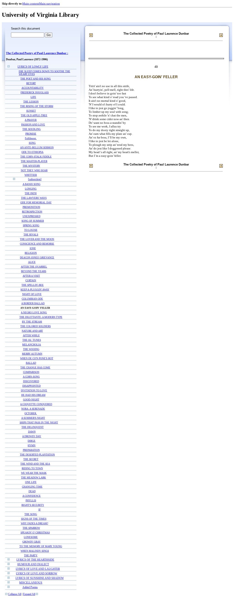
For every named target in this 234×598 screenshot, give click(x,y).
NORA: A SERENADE (33, 408)
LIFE (33, 97)
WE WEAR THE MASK (34, 472)
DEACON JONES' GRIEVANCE (37, 257)
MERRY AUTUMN (32, 353)
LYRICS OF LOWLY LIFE (33, 66)
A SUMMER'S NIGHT (33, 417)
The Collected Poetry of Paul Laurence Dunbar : (37, 53)
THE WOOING (31, 349)
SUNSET (31, 110)
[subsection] (34, 179)
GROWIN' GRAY (31, 541)
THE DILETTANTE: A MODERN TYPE (40, 317)
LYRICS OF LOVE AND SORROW (36, 573)
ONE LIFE (31, 482)
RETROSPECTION (32, 211)
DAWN (32, 431)
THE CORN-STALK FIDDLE (36, 156)
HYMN (31, 445)
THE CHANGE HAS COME (35, 367)
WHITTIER (30, 175)
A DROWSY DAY (31, 436)
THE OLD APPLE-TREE (34, 115)
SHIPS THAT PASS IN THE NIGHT (39, 422)
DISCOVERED (31, 381)
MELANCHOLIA (31, 344)
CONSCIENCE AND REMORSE (37, 243)
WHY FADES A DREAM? (34, 523)
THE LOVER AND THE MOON (37, 239)
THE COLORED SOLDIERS (35, 326)
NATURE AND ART (32, 330)
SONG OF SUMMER (32, 220)
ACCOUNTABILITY (32, 87)
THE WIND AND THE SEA (35, 463)
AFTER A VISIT (31, 275)
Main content (30, 3)
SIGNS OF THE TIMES (33, 518)
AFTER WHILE (31, 335)
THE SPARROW (31, 527)
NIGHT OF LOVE (32, 294)
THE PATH (31, 193)
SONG (32, 142)
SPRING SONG (31, 225)
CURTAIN (30, 280)
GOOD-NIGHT (31, 399)
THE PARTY (30, 555)
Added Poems (30, 587)
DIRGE (31, 440)
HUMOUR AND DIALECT (33, 564)
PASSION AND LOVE (33, 124)
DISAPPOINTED (31, 385)
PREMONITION (31, 207)
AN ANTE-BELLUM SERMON (37, 147)
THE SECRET (30, 459)
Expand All (29, 594)
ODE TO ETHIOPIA (32, 152)
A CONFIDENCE (31, 495)
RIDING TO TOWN (32, 468)
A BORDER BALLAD (33, 303)
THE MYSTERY (31, 165)
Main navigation (49, 3)
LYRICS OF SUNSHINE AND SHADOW (40, 578)
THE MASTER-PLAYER (34, 161)
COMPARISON (31, 372)
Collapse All (14, 594)
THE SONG (30, 514)
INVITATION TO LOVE (34, 390)
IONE (33, 248)
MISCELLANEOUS (30, 582)
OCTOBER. (30, 413)
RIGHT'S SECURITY (32, 505)
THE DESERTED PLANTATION (37, 454)
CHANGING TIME (32, 486)
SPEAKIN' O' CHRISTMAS (35, 532)
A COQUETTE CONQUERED (36, 404)
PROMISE (30, 133)
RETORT (31, 83)
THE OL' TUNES (31, 340)
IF (39, 509)
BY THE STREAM (32, 321)
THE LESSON (31, 101)
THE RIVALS (31, 234)
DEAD (32, 491)
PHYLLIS (31, 500)
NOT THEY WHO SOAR (34, 170)
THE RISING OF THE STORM (36, 106)
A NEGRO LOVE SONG (34, 312)
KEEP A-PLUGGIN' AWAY (35, 289)
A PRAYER (31, 119)
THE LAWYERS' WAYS (34, 197)
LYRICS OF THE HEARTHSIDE (35, 559)
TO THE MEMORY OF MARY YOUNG (40, 546)
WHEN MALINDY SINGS (35, 550)
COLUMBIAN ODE (32, 298)
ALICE (32, 262)
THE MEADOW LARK (33, 477)
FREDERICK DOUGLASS (35, 92)
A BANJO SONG (31, 184)
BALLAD (31, 362)
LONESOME (31, 537)
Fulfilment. (31, 138)
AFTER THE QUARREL (34, 266)
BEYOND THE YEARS (33, 271)
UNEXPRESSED (31, 216)
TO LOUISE (30, 230)
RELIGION (31, 252)
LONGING (31, 188)
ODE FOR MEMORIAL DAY (36, 202)
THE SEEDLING (31, 129)
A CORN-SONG (31, 376)
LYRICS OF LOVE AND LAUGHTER (38, 569)
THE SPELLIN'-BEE (32, 285)
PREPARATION (31, 450)
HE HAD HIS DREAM (33, 395)
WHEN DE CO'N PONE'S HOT (36, 358)
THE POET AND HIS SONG (35, 78)
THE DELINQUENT (32, 427)
